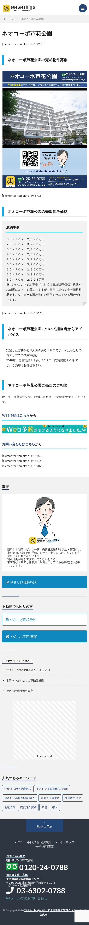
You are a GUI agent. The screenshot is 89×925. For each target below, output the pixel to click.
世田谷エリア (73, 798)
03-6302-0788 (39, 890)
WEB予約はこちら (16, 415)
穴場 (44, 807)
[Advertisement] (44, 727)
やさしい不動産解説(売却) (52, 788)
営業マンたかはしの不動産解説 (25, 680)
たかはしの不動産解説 (17, 788)
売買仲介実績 (28, 807)
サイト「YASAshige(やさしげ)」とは (28, 669)
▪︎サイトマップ (65, 842)
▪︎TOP (18, 842)
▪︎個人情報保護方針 (39, 842)
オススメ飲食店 (50, 798)
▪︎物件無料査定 (44, 846)
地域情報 (9, 807)
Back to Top (44, 826)
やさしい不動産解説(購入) (20, 798)
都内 (55, 807)
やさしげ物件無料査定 (19, 690)
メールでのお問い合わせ (28, 898)
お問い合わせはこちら (18, 444)
